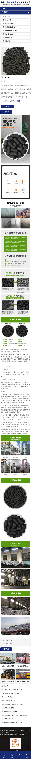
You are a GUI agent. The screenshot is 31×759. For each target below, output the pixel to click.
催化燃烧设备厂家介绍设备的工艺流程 (12, 704)
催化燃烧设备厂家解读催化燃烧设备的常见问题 (14, 715)
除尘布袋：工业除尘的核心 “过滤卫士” (12, 689)
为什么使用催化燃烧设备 (8, 700)
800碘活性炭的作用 (7, 697)
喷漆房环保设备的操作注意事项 (10, 693)
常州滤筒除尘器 (7, 37)
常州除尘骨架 (7, 20)
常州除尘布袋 (7, 16)
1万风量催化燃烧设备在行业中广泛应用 (12, 722)
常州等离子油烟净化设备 (10, 30)
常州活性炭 (6, 41)
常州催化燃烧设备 (8, 23)
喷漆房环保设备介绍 (7, 719)
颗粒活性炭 (9, 644)
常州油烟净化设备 (8, 34)
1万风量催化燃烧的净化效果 (9, 711)
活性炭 (2, 349)
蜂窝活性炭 (9, 640)
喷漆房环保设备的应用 (8, 708)
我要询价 (7, 106)
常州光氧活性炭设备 (9, 27)
